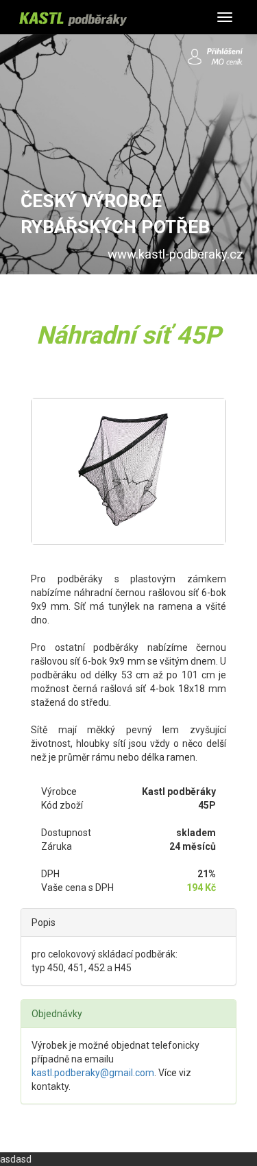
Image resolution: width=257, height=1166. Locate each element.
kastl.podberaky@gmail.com (93, 1072)
